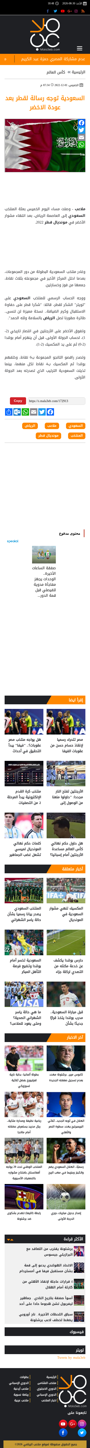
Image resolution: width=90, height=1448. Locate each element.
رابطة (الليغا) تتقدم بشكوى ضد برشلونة (24, 1216)
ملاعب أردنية (21, 1389)
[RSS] (84, 11)
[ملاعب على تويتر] (56, 11)
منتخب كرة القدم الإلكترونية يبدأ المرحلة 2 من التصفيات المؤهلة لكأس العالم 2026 (24, 797)
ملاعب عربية (21, 1400)
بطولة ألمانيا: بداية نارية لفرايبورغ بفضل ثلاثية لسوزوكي (24, 1080)
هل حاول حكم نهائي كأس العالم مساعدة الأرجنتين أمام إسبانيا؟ (66, 849)
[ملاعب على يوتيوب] (63, 11)
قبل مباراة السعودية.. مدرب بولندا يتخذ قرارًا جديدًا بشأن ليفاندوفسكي (66, 1017)
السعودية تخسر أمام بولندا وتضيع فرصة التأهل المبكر (25, 966)
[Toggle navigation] (79, 48)
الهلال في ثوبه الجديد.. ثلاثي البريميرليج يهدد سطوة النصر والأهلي (66, 1126)
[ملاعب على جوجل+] (70, 11)
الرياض (49, 318)
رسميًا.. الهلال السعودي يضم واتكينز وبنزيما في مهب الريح (66, 1169)
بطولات (24, 1377)
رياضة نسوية (21, 1395)
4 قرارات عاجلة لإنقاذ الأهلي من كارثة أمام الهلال (47, 1284)
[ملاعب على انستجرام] (77, 11)
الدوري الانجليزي (46, 1389)
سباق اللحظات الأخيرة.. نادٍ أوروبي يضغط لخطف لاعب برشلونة (46, 1317)
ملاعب (79, 209)
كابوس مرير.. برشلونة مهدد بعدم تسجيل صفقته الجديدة (66, 1077)
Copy (18, 401)
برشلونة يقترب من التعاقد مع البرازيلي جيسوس (49, 1251)
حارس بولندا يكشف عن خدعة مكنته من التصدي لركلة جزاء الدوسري (68, 966)
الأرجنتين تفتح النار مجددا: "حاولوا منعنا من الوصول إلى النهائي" (67, 797)
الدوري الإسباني (46, 1395)
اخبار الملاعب (48, 1400)
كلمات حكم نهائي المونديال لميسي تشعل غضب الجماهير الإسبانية (25, 849)
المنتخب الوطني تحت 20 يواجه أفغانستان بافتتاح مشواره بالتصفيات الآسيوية (24, 1172)
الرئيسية (78, 72)
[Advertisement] (45, 237)
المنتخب (77, 436)
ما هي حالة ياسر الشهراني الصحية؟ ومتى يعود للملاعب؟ (25, 1017)
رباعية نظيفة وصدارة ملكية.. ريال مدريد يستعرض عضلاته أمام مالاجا (24, 1126)
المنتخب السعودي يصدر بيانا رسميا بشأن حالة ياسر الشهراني (24, 914)
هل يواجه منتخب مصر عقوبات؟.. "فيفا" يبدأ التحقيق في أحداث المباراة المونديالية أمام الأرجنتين (25, 745)
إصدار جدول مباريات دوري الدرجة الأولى (66, 1216)
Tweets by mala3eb (71, 1357)
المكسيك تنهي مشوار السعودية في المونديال (66, 914)
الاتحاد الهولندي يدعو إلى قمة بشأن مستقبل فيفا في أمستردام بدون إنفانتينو (46, 1271)
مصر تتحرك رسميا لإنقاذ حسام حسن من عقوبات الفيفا (66, 745)
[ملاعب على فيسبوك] (49, 11)
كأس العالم (56, 72)
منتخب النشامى (46, 1383)
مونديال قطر (56, 222)
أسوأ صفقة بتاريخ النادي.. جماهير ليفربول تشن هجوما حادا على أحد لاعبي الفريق (46, 1303)
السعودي (76, 215)
